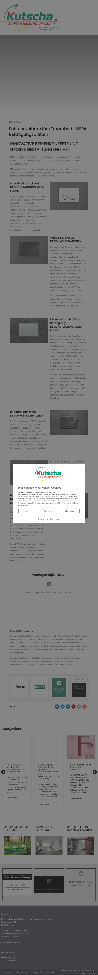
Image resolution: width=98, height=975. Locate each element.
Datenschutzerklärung (49, 503)
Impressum (54, 519)
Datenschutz (43, 519)
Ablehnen (28, 511)
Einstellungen (49, 511)
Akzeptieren (69, 511)
